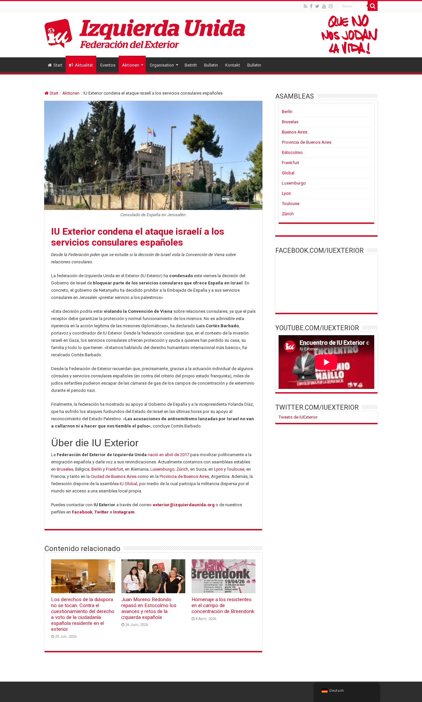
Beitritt (191, 65)
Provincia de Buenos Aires (184, 476)
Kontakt (232, 65)
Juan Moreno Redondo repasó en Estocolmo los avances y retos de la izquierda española (148, 608)
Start (57, 65)
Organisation (162, 65)
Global (288, 172)
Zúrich (182, 469)
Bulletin (211, 65)
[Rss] (305, 6)
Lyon (218, 469)
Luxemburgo (162, 469)
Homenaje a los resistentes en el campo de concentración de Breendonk (223, 605)
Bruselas (65, 469)
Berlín (96, 469)
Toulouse (235, 469)
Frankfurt (114, 469)
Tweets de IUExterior (298, 417)
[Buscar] (372, 6)
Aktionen (130, 65)
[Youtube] (324, 6)
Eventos (107, 65)
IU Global (128, 483)
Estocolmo (292, 152)
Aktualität (84, 65)
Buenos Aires (294, 132)
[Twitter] (317, 6)
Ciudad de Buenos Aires (113, 476)
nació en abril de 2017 (168, 454)
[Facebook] (311, 6)
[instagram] (330, 6)
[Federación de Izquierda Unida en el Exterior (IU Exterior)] (211, 34)
